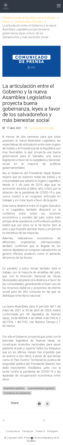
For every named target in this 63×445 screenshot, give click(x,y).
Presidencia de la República (17, 393)
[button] (59, 5)
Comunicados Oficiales (42, 128)
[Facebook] (39, 404)
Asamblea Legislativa (14, 388)
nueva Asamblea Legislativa (41, 388)
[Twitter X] (47, 404)
